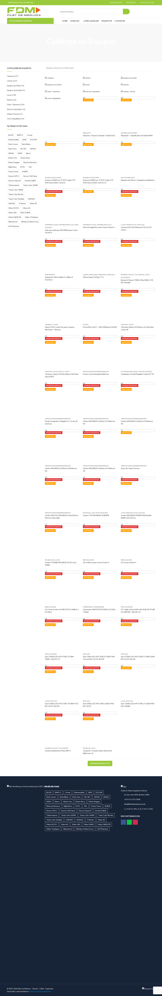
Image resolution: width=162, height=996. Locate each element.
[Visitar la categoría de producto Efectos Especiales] (100, 91)
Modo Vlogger (14, 162)
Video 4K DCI (13, 208)
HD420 (33, 149)
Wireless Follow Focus (30, 222)
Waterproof (13, 222)
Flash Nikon (26, 144)
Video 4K (33, 203)
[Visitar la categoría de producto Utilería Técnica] (138, 91)
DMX (24, 139)
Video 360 (12, 212)
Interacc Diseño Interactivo (40, 991)
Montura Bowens (30, 162)
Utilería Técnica (13, 114)
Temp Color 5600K (15, 190)
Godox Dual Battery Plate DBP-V (58, 751)
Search (126, 11)
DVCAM (33, 139)
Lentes (131, 324)
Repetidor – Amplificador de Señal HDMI (137, 136)
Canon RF (124, 324)
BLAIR (10, 135)
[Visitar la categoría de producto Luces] (100, 84)
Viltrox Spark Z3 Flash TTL (93, 277)
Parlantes (86, 133)
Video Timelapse (31, 217)
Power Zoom (13, 171)
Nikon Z (61, 371)
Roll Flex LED (140, 513)
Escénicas (86, 513)
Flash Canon (13, 144)
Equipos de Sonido (14, 90)
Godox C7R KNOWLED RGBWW (96, 515)
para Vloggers (88, 560)
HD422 (11, 153)
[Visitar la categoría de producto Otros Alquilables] (62, 98)
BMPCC (20, 135)
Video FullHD (25, 212)
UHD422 (11, 203)
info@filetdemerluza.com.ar (135, 804)
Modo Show (25, 158)
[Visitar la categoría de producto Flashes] (138, 84)
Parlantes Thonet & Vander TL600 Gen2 (99, 136)
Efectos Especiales (128, 177)
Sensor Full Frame (30, 176)
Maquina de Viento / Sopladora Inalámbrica (137, 180)
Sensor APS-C (14, 176)
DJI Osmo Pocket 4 (128, 562)
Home (71, 48)
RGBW (25, 171)
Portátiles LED (131, 224)
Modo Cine (12, 158)
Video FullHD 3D (14, 217)
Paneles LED (130, 513)
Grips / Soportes (13, 104)
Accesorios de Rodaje (129, 371)
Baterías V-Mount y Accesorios (132, 274)
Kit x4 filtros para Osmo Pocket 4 (96, 562)
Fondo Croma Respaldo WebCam (96, 374)
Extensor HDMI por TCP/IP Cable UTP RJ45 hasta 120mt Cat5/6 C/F (98, 181)
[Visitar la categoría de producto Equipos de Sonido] (62, 84)
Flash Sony (12, 149)
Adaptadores (50, 274)
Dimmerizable (13, 139)
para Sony (111, 274)
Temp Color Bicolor (15, 194)
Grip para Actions (51, 224)
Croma (29, 135)
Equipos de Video (14, 85)
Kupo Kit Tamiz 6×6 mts (130, 468)
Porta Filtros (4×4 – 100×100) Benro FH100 (100, 327)
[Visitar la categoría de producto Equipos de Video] (138, 77)
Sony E (67, 371)
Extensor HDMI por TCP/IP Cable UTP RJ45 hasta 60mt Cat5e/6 (60, 181)
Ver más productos (100, 763)
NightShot (12, 167)
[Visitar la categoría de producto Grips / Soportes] (62, 91)
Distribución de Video (129, 133)
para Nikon (103, 274)
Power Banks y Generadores (93, 607)
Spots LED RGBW (102, 513)
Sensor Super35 (14, 181)
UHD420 (31, 199)
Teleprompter (13, 185)
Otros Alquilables (145, 371)
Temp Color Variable (16, 199)
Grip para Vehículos (66, 224)
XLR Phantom (13, 226)
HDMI (20, 153)
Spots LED (140, 224)
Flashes (86, 274)
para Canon (93, 274)
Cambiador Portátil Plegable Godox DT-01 (137, 374)
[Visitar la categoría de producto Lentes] (100, 77)
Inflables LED (50, 560)
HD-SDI (23, 149)
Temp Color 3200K (30, 185)
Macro (28, 153)
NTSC (22, 167)
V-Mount (22, 203)
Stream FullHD (30, 181)
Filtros (85, 324)
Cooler (55, 324)
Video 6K (26, 208)
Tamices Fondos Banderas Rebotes (96, 371)
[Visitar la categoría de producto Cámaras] (62, 77)
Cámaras (48, 324)
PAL (30, 167)
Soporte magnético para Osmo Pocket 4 (99, 227)
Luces (123, 224)
